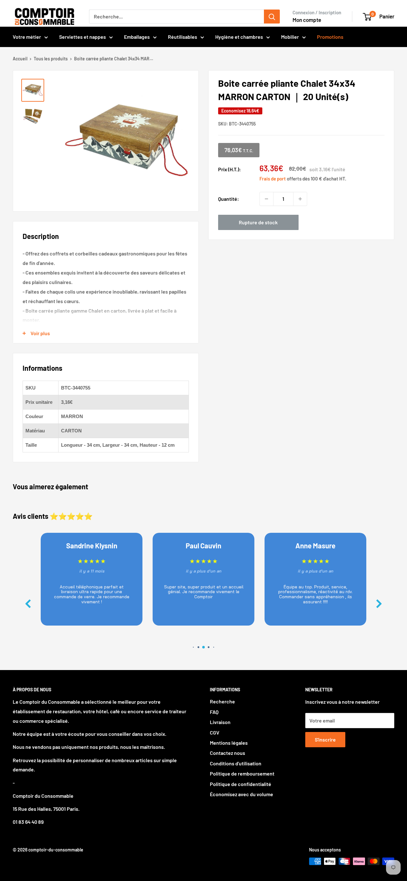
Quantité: (228, 199)
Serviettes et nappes (82, 37)
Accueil (20, 58)
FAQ (214, 712)
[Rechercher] (272, 17)
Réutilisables (182, 37)
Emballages (137, 37)
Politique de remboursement (242, 773)
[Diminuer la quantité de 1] (266, 199)
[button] (379, 603)
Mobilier (290, 37)
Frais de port (272, 178)
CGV (214, 732)
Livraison (220, 722)
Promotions (330, 37)
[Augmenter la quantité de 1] (300, 199)
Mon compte (307, 20)
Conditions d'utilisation (235, 763)
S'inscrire (325, 739)
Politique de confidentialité (240, 784)
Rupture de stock (258, 222)
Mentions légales (229, 743)
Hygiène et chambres (239, 37)
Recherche (222, 701)
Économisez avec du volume (241, 794)
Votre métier (27, 37)
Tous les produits (51, 58)
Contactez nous (227, 753)
